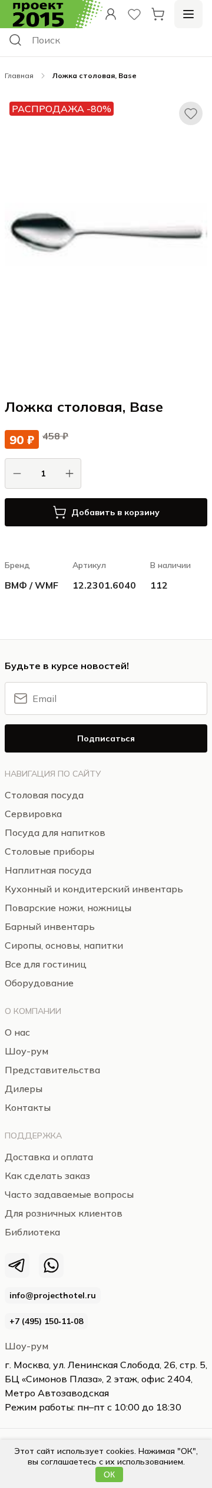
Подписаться (106, 738)
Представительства (52, 1070)
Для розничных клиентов (63, 1213)
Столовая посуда (44, 795)
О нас (17, 1032)
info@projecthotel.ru (52, 1295)
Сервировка (33, 813)
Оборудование (39, 983)
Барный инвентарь (50, 926)
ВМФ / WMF (31, 585)
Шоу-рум (26, 1346)
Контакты (28, 1107)
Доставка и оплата (49, 1157)
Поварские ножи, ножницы (68, 907)
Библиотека (32, 1232)
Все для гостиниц (46, 964)
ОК (109, 1474)
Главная (19, 75)
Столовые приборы (49, 851)
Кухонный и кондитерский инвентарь (94, 889)
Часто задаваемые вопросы (69, 1194)
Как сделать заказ (47, 1175)
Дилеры (23, 1088)
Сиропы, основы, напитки (64, 945)
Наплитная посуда (48, 870)
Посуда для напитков (55, 832)
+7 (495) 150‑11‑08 (46, 1321)
